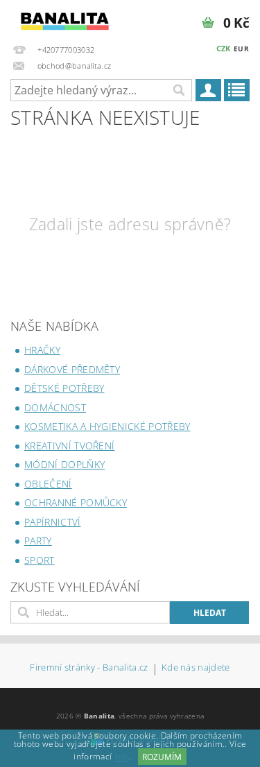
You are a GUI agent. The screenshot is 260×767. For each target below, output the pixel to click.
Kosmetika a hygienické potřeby (107, 426)
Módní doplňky (64, 464)
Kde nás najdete (196, 668)
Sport (39, 560)
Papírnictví (52, 521)
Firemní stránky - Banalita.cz (89, 668)
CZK (223, 48)
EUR (241, 48)
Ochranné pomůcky (75, 502)
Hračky (42, 349)
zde (121, 757)
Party (38, 540)
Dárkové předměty (72, 369)
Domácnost (55, 407)
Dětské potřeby (64, 388)
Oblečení (48, 483)
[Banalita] (65, 18)
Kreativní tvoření (69, 445)
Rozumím (162, 757)
